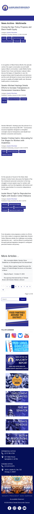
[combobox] (10, 299)
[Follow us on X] (20, 507)
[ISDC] (16, 8)
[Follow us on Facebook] (7, 335)
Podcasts (16, 41)
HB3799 (4, 101)
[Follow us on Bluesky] (20, 335)
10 (3, 290)
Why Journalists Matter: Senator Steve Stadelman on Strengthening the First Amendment (17, 261)
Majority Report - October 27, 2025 (14, 274)
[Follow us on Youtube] (24, 507)
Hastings (4, 99)
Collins (23, 41)
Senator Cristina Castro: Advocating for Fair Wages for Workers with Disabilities (17, 140)
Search (23, 299)
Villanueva (4, 204)
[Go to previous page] (5, 286)
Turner (9, 38)
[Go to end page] (8, 289)
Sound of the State (12, 32)
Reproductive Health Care (16, 210)
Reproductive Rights (14, 204)
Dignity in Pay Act (7, 154)
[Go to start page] (2, 286)
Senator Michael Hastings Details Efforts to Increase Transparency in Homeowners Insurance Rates (15, 87)
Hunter (4, 38)
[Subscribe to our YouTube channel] (26, 335)
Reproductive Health (7, 207)
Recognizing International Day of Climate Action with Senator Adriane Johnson (15, 279)
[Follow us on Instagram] (14, 335)
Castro (4, 151)
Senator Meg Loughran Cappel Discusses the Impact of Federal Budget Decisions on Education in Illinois (17, 268)
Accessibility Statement (17, 499)
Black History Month (18, 38)
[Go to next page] (6, 289)
